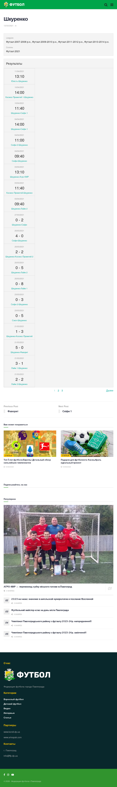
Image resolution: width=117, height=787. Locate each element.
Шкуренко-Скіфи (19, 224)
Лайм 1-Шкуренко (19, 368)
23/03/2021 (19, 294)
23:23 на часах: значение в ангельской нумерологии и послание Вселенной (52, 599)
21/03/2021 (19, 326)
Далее (109, 390)
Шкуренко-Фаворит (19, 352)
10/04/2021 (19, 87)
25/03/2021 (19, 230)
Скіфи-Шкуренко (19, 160)
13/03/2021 (8, 25)
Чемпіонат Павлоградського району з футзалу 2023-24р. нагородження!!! (51, 621)
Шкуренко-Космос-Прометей (19, 336)
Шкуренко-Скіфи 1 (19, 113)
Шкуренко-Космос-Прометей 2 (19, 256)
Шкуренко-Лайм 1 (19, 288)
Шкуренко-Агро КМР (19, 176)
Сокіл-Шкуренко (19, 320)
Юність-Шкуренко (19, 81)
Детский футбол (12, 703)
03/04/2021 (19, 167)
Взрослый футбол (14, 699)
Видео (7, 708)
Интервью (9, 712)
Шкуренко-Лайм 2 (19, 208)
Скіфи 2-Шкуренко (19, 144)
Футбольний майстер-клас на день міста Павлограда (40, 610)
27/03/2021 (19, 214)
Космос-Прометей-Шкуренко (19, 192)
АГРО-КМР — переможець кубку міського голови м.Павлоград (38, 586)
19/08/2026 (9, 467)
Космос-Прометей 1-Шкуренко (19, 97)
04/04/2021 (19, 119)
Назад (7, 390)
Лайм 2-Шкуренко (19, 384)
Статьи (8, 455)
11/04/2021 (19, 71)
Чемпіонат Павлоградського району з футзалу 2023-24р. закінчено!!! (48, 632)
